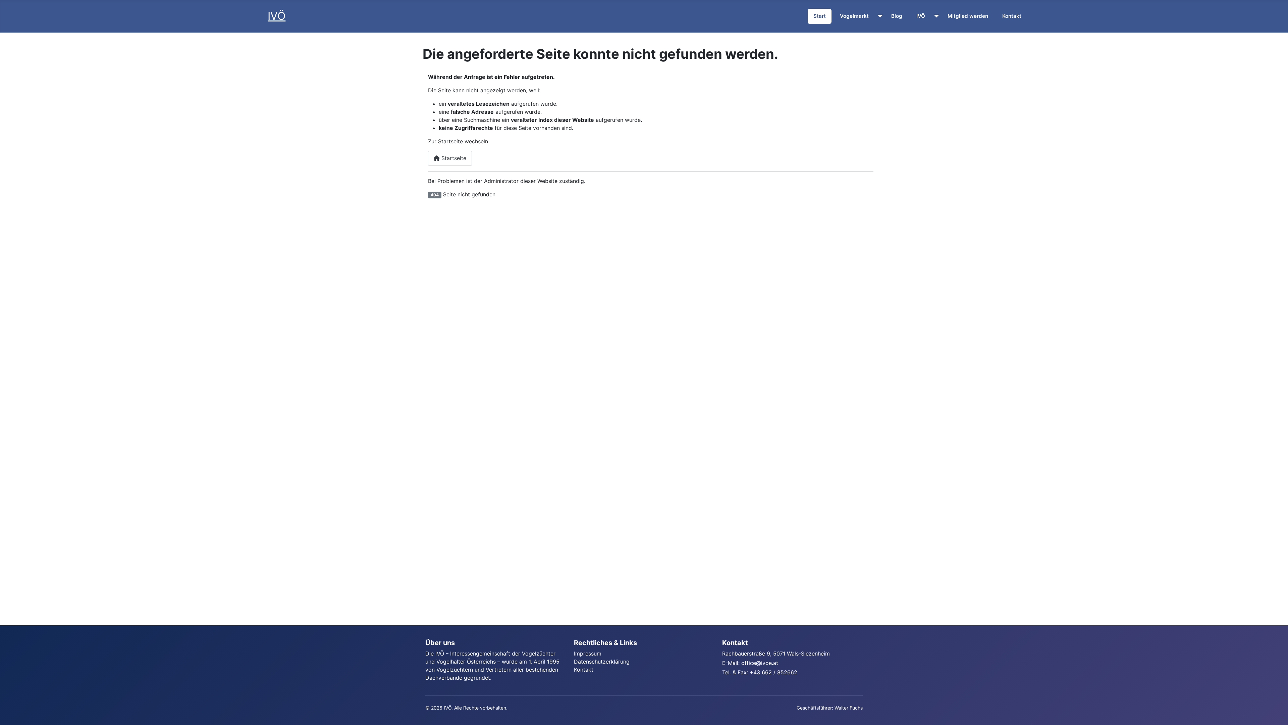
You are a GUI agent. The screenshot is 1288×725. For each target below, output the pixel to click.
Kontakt (1011, 16)
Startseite (453, 158)
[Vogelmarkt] (878, 16)
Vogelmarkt (854, 16)
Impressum (587, 653)
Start (819, 16)
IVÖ (920, 16)
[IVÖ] (935, 16)
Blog (896, 16)
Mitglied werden (968, 16)
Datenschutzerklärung (602, 661)
